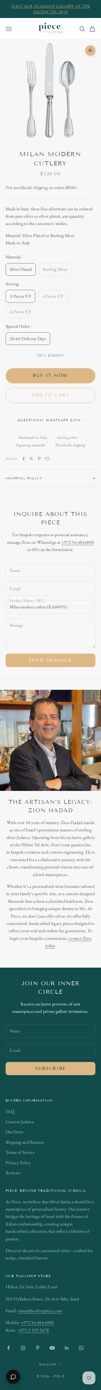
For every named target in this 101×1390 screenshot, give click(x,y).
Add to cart (50, 395)
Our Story (14, 1132)
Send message (50, 660)
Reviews (13, 1173)
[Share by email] (47, 458)
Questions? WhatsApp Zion (51, 420)
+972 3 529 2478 (33, 1330)
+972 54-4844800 (77, 542)
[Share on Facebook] (23, 458)
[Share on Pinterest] (39, 458)
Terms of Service (20, 1152)
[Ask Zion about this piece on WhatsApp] (13, 1377)
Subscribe (50, 1068)
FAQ (10, 1111)
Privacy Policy (18, 1163)
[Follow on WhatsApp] (81, 1348)
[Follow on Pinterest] (37, 1348)
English (47, 1364)
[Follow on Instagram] (23, 1348)
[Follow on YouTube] (52, 1348)
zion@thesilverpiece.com (40, 1311)
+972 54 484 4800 (37, 1322)
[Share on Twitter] (31, 458)
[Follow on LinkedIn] (67, 1348)
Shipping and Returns (25, 1142)
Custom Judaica (20, 1122)
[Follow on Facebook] (8, 1348)
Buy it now (50, 375)
